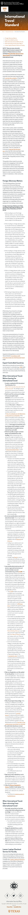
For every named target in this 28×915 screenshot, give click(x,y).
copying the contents (11, 78)
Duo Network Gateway (16, 634)
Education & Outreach (9, 31)
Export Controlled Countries (11, 40)
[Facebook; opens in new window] (7, 895)
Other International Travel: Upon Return (14, 43)
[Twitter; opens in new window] (13, 895)
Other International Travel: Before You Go (14, 41)
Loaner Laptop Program (16, 859)
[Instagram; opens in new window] (20, 895)
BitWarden (9, 541)
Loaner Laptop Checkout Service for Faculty (15, 45)
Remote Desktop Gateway (13, 631)
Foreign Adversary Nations (11, 38)
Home (3, 31)
